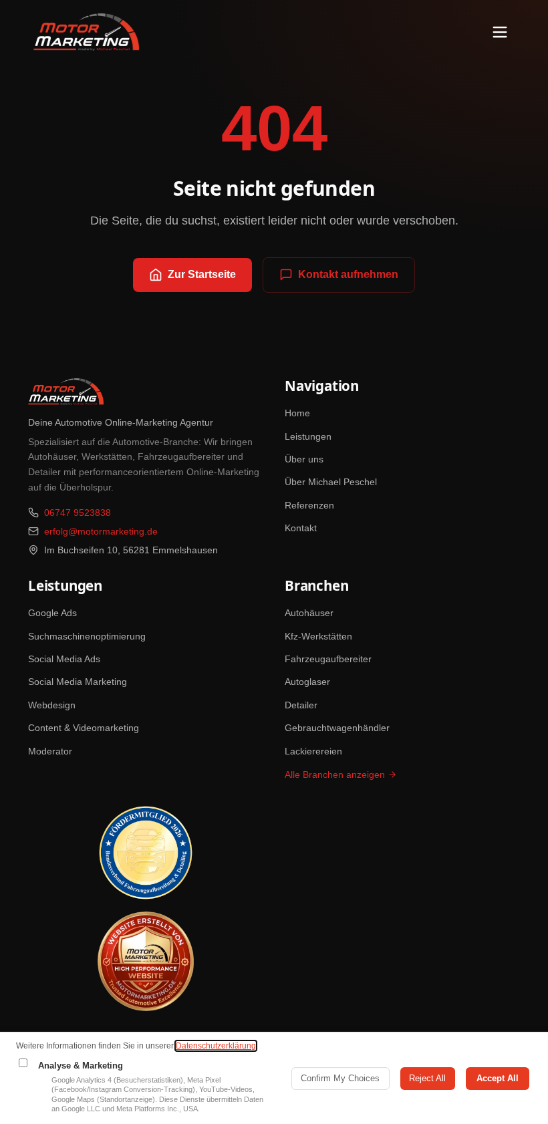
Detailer (301, 705)
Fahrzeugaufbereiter (328, 659)
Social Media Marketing (77, 681)
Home (297, 413)
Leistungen (308, 436)
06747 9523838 (77, 512)
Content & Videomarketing (83, 727)
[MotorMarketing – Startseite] (86, 32)
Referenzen (309, 505)
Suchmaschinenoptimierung (87, 636)
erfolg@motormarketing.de (101, 531)
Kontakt (301, 528)
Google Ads (52, 612)
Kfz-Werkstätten (318, 636)
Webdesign (52, 705)
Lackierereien (313, 751)
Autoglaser (307, 681)
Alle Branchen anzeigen (335, 774)
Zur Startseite (202, 274)
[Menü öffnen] (500, 32)
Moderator (50, 751)
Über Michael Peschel (331, 481)
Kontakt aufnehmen (348, 274)
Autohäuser (309, 612)
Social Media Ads (64, 659)
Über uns (304, 459)
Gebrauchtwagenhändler (337, 727)
